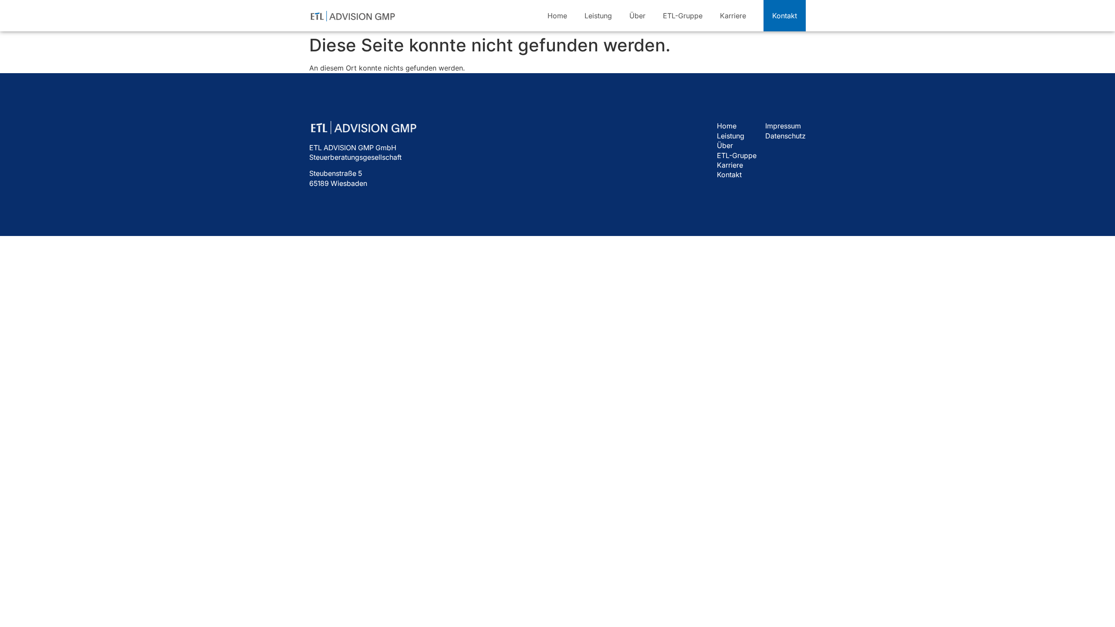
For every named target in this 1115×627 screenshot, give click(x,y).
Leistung (598, 15)
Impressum (783, 125)
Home (557, 15)
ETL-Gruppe (683, 15)
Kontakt (729, 174)
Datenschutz (785, 135)
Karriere (733, 15)
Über (637, 15)
